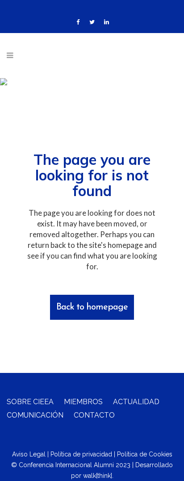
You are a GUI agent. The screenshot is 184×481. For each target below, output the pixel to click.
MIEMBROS (83, 401)
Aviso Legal (29, 454)
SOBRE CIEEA (30, 401)
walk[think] (97, 475)
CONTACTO (94, 415)
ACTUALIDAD (136, 401)
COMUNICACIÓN (35, 415)
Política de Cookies (144, 454)
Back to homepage (92, 307)
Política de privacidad (81, 454)
